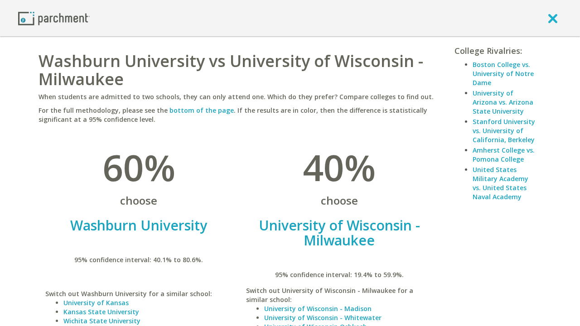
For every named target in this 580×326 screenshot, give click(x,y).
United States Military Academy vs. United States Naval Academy (500, 183)
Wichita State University (101, 320)
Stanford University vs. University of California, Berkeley (504, 130)
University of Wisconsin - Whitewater (323, 317)
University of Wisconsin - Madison (318, 308)
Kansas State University (101, 311)
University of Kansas (96, 302)
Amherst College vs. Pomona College (504, 154)
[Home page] (54, 18)
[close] (553, 18)
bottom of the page (201, 110)
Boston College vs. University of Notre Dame (503, 73)
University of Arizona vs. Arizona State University (503, 102)
